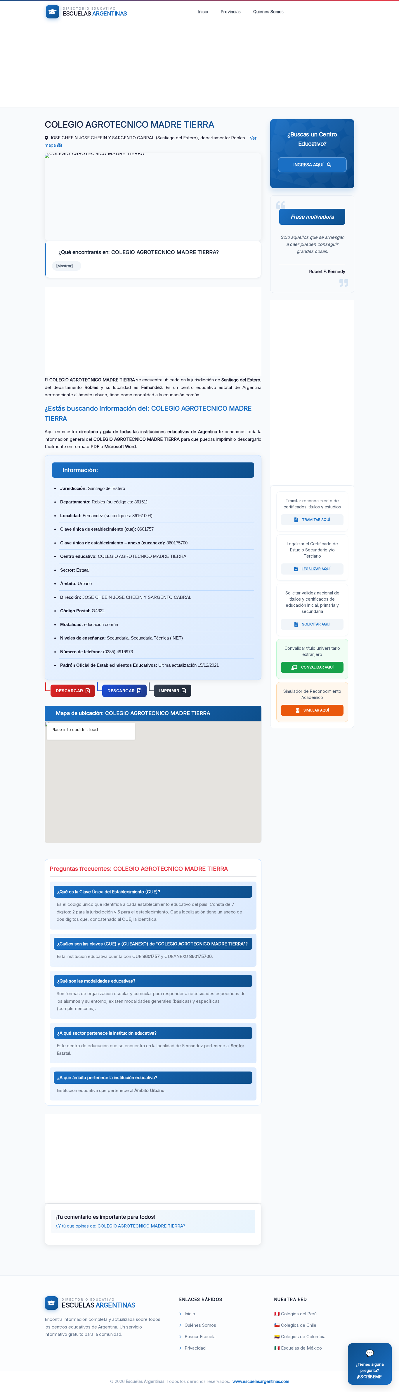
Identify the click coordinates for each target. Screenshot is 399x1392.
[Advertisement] (199, 66)
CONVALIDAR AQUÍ (317, 667)
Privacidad (195, 1348)
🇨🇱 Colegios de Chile (295, 1325)
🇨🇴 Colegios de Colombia (299, 1336)
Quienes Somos (268, 11)
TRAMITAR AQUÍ (316, 519)
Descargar (69, 690)
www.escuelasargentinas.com (261, 1381)
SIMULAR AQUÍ (316, 710)
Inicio (203, 11)
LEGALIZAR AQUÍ (316, 569)
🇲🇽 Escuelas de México (298, 1348)
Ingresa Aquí (309, 164)
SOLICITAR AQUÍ (316, 624)
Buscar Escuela (200, 1336)
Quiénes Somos (200, 1325)
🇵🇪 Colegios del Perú (295, 1313)
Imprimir (169, 690)
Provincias (231, 11)
